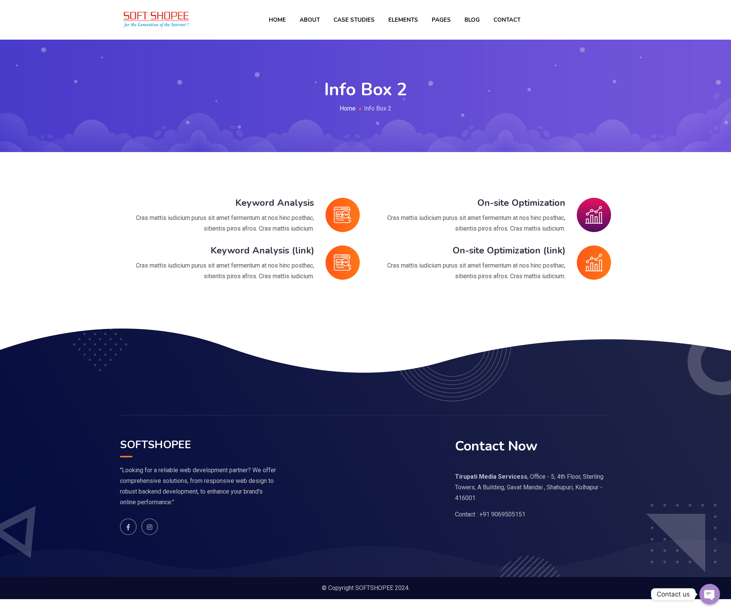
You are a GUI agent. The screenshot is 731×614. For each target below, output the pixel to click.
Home (277, 20)
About (310, 20)
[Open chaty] (709, 594)
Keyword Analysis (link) (262, 250)
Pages (441, 20)
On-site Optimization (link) (509, 250)
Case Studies (354, 20)
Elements (403, 20)
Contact (506, 20)
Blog (472, 20)
